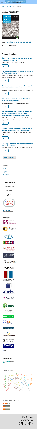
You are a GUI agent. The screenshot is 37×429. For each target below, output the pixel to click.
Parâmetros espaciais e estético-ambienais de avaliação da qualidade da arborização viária (17, 129)
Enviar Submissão (9, 157)
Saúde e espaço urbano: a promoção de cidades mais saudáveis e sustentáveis (17, 87)
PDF (6, 66)
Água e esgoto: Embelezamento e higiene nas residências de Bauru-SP (17, 59)
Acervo (9, 6)
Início (3, 6)
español (5, 172)
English (5, 169)
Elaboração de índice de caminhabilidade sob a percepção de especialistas (17, 100)
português (6, 174)
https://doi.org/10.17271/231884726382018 (18, 42)
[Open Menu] (2, 2)
